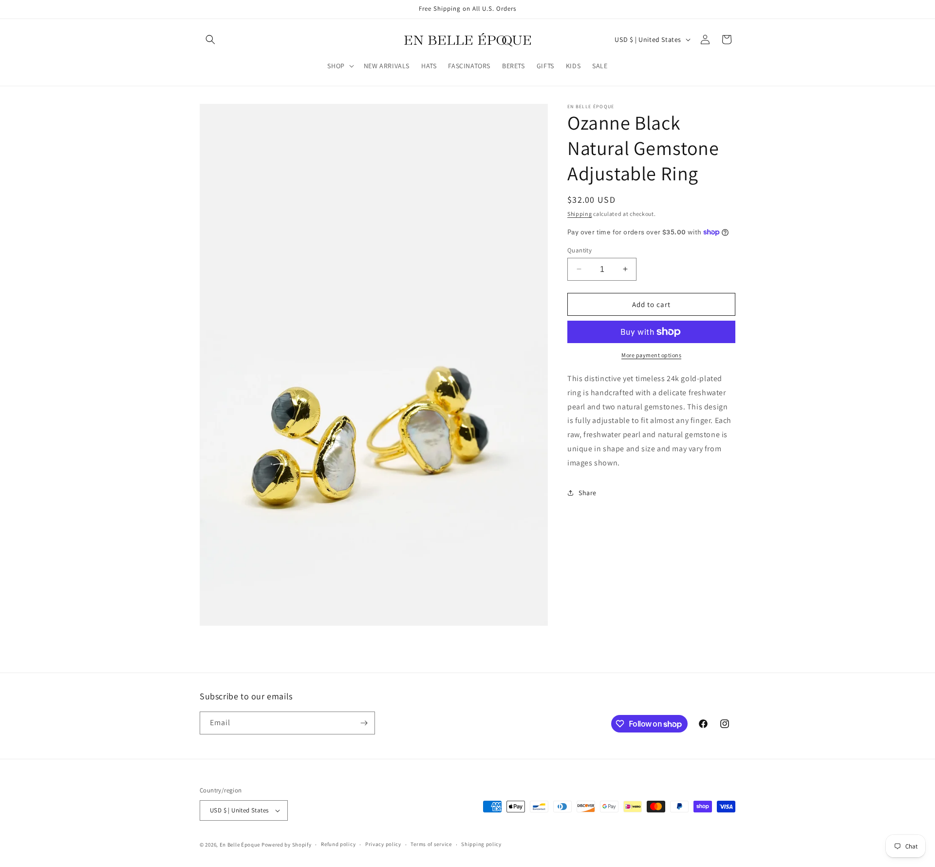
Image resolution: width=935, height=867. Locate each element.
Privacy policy (383, 844)
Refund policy (338, 844)
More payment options (651, 355)
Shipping (579, 213)
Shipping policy (481, 844)
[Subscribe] (363, 723)
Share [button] (588, 492)
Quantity (579, 250)
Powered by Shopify (287, 844)
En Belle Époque (240, 844)
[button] (210, 39)
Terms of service (431, 844)
